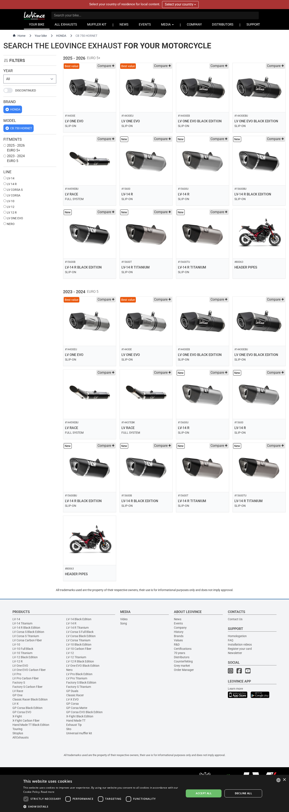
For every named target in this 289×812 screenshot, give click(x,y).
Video (124, 619)
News (177, 619)
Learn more (235, 688)
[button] (101, 806)
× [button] (284, 779)
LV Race (17, 691)
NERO (10, 224)
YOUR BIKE (36, 24)
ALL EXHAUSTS (66, 24)
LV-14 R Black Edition (26, 627)
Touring (17, 729)
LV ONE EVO (14, 218)
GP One (17, 695)
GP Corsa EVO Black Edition (84, 712)
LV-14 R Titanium (77, 627)
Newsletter (235, 653)
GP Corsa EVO (21, 712)
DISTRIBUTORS (222, 24)
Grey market (182, 665)
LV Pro (16, 674)
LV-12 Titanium (76, 657)
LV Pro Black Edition (79, 674)
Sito (68, 729)
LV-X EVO (72, 699)
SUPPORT (253, 24)
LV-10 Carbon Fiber (78, 648)
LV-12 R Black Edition (80, 661)
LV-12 (10, 206)
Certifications (182, 648)
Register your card (240, 648)
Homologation (237, 636)
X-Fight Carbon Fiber (26, 720)
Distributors (181, 657)
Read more (47, 792)
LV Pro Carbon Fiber (25, 678)
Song (123, 623)
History (178, 632)
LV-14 (10, 178)
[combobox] (278, 780)
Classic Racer (75, 695)
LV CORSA (13, 195)
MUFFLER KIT (96, 24)
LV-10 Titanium (22, 653)
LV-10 (10, 201)
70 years (179, 653)
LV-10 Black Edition (78, 644)
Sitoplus (17, 733)
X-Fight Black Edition (79, 716)
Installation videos (240, 644)
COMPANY (194, 24)
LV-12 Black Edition (25, 657)
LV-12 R (17, 661)
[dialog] (144, 793)
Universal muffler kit (79, 733)
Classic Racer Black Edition (30, 699)
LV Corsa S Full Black (80, 632)
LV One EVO (20, 665)
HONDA (61, 35)
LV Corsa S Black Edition (28, 632)
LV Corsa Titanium (78, 640)
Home (21, 35)
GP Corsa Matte (76, 708)
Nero (69, 670)
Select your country (179, 4)
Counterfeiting (183, 661)
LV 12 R (11, 212)
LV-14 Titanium (22, 623)
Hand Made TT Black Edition (30, 724)
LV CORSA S (14, 189)
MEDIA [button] (166, 24)
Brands (178, 636)
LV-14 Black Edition (78, 619)
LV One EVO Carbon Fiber (29, 670)
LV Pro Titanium (76, 678)
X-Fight (17, 716)
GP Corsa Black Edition (27, 708)
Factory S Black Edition (81, 682)
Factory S (18, 682)
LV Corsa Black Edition (81, 636)
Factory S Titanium (78, 686)
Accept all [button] (204, 793)
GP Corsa (72, 703)
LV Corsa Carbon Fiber (27, 640)
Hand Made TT (75, 720)
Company (180, 627)
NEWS (124, 24)
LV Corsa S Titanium (25, 636)
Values (178, 640)
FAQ (230, 640)
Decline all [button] (243, 793)
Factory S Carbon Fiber (27, 686)
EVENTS (145, 24)
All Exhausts (20, 737)
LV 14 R (11, 184)
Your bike (41, 35)
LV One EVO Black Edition (82, 665)
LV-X (15, 703)
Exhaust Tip (74, 724)
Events (178, 623)
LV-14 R (71, 623)
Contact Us (235, 619)
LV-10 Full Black (22, 648)
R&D (177, 644)
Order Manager (184, 670)
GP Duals (72, 691)
